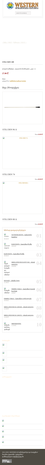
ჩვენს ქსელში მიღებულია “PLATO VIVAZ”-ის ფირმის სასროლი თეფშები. (25, 368)
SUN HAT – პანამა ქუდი (12, 280)
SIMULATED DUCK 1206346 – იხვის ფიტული (18, 307)
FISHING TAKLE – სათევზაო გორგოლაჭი (17, 298)
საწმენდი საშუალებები (18, 81)
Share (3, 79)
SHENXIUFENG (16, 323)
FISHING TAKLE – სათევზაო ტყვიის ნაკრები (23, 290)
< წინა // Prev (7, 42)
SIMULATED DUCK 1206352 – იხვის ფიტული (18, 315)
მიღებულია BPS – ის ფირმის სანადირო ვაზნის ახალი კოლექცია (24, 345)
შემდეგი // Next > (20, 42)
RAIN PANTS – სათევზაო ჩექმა (21, 244)
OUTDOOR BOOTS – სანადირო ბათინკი (21, 236)
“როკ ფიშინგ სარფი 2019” (16, 352)
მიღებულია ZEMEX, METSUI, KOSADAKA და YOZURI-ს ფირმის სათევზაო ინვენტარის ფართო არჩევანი (25, 360)
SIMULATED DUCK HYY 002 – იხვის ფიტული (23, 263)
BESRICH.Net (17, 456)
